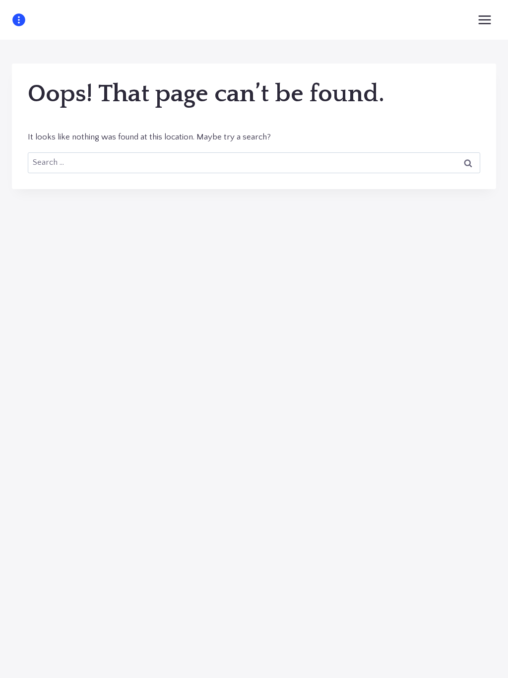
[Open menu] (484, 19)
